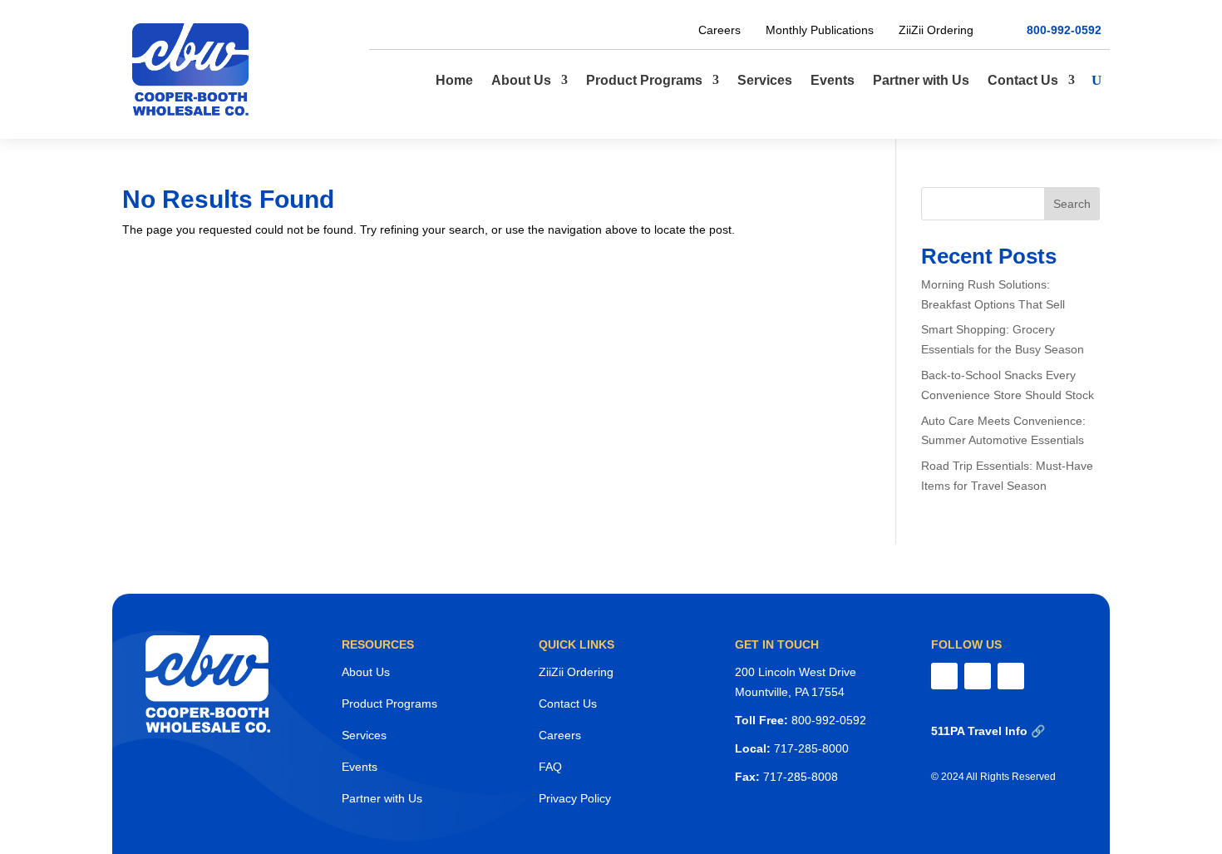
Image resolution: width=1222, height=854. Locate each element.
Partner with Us (921, 80)
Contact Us (1023, 80)
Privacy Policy (575, 798)
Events (833, 80)
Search (1072, 203)
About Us (521, 80)
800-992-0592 (1064, 30)
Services (764, 80)
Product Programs (644, 80)
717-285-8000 (811, 748)
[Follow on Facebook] (944, 676)
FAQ (550, 766)
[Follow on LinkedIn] (1011, 676)
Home (454, 80)
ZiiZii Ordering (936, 30)
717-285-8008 (800, 776)
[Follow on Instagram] (977, 676)
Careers (719, 30)
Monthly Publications (820, 30)
